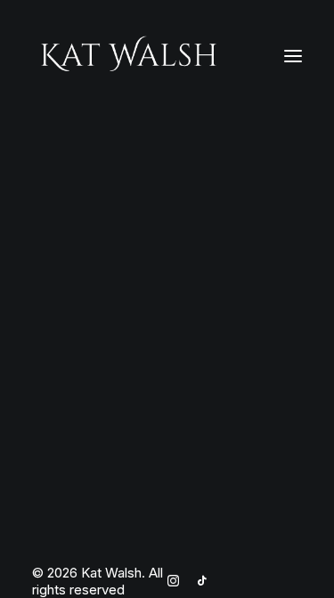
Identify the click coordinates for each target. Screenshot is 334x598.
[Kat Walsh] (128, 56)
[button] (293, 56)
